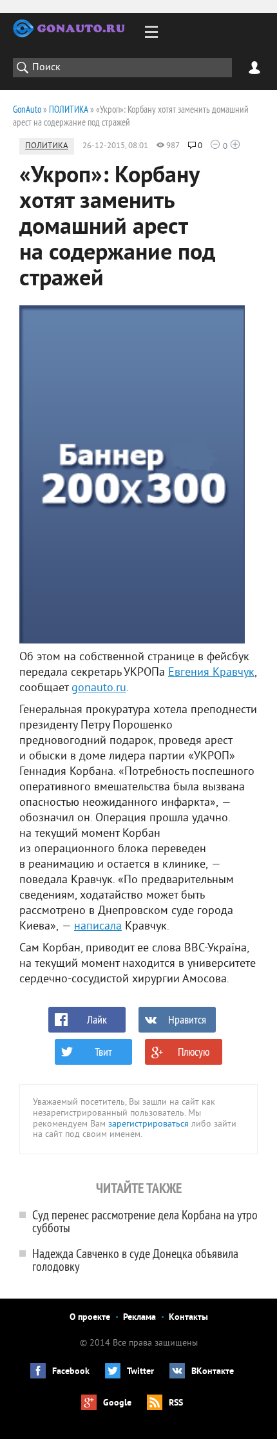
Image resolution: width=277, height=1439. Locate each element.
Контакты (188, 1317)
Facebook (71, 1371)
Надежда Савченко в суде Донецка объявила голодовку (135, 1259)
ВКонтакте (212, 1371)
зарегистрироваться (148, 1124)
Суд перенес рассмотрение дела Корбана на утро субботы (145, 1220)
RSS (176, 1403)
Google (117, 1403)
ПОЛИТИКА (46, 146)
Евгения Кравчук (211, 672)
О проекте (90, 1317)
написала (98, 926)
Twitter (140, 1371)
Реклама (139, 1317)
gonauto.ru (99, 688)
